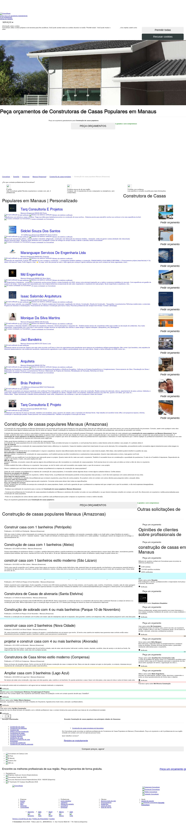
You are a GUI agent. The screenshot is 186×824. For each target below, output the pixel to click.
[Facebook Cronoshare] (151, 789)
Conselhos (64, 805)
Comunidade (24, 807)
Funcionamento (106, 802)
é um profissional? (6, 17)
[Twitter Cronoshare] (149, 792)
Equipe (22, 801)
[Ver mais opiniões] (8, 716)
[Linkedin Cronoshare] (150, 794)
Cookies (52, 819)
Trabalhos (64, 802)
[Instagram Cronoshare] (151, 787)
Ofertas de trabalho (67, 804)
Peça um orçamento (152, 524)
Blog (21, 804)
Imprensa (23, 805)
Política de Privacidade (40, 819)
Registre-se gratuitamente (76, 740)
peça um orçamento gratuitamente (15, 16)
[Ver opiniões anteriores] (2, 716)
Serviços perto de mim (108, 801)
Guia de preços (106, 807)
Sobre (22, 802)
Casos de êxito (106, 805)
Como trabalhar (66, 801)
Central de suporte (147, 801)
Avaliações (104, 804)
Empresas (64, 807)
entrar (2, 16)
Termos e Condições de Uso (22, 819)
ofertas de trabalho (6, 19)
